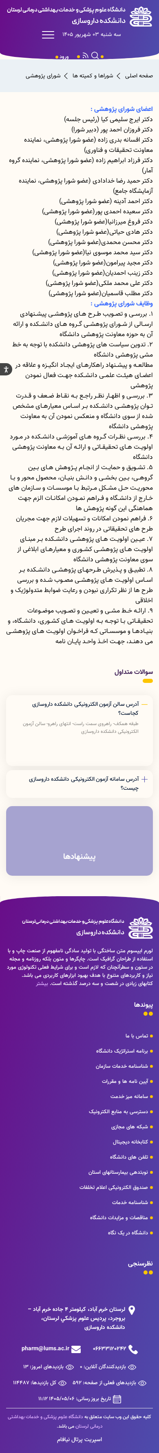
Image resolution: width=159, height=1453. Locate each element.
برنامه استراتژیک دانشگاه (122, 1051)
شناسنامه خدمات (130, 1203)
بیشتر (42, 984)
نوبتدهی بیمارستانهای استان (118, 1172)
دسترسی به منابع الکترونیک (118, 1112)
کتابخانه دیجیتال (130, 1142)
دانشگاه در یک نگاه (128, 1233)
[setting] (6, 369)
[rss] (85, 57)
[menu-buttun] (50, 35)
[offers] (79, 841)
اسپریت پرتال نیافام (79, 1439)
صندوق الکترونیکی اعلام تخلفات (114, 1188)
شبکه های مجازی (129, 1127)
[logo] (79, 16)
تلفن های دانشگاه (129, 1157)
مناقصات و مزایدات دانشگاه (119, 1218)
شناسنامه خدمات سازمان (122, 1066)
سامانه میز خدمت (129, 1097)
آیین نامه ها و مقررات (125, 1082)
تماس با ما (137, 1036)
